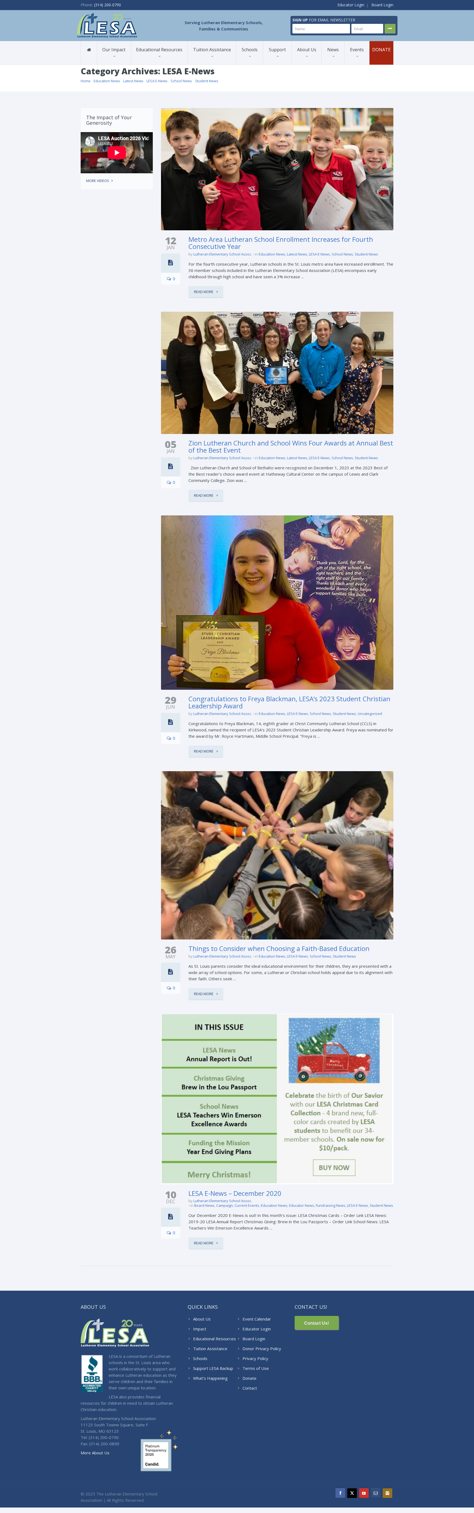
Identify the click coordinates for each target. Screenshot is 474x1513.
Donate (381, 50)
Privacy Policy (255, 1358)
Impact (199, 1329)
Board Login (382, 4)
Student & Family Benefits (118, 63)
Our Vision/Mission (313, 62)
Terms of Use (255, 1368)
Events (357, 50)
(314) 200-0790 (107, 4)
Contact (249, 1388)
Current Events (247, 1205)
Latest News (133, 80)
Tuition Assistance (212, 50)
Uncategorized (370, 713)
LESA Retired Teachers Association (315, 60)
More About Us (95, 1452)
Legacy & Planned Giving (286, 60)
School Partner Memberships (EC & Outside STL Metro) (155, 62)
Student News (206, 80)
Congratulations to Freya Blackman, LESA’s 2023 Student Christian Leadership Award (289, 702)
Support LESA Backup (213, 1368)
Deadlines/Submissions (215, 61)
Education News (107, 80)
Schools (250, 50)
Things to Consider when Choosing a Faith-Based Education (278, 948)
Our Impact (113, 50)
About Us (306, 50)
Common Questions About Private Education (315, 63)
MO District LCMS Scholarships (210, 63)
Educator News (301, 1205)
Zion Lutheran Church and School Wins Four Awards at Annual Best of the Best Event (290, 446)
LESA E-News (157, 80)
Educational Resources (159, 50)
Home (86, 80)
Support (277, 50)
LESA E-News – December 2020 (234, 1193)
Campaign (224, 1205)
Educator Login (350, 4)
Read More (204, 291)
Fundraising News (330, 1205)
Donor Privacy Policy (261, 1348)
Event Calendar (256, 1319)
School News (181, 80)
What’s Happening (210, 1378)
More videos (97, 180)
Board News (204, 1205)
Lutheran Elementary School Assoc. (222, 254)
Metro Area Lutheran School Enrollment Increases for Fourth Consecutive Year (280, 243)
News (333, 50)
